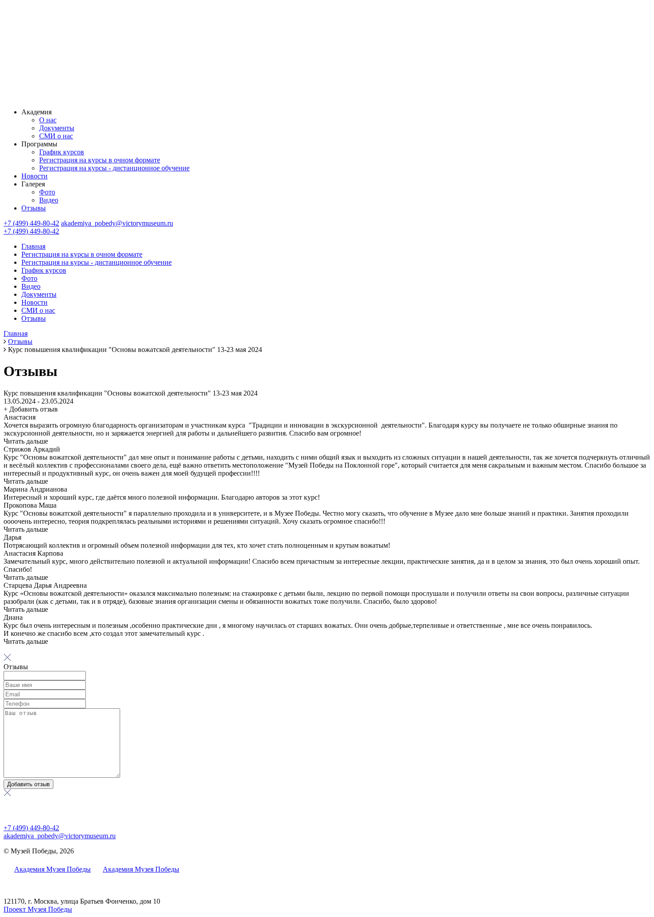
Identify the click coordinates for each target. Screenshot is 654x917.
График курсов (61, 152)
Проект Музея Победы (38, 909)
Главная (33, 246)
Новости (34, 176)
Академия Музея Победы (52, 869)
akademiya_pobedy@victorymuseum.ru (117, 223)
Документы (56, 128)
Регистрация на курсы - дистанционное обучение (114, 168)
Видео (48, 200)
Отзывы (33, 208)
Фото (47, 192)
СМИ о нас (56, 136)
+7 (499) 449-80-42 (31, 223)
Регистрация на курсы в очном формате (99, 160)
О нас (48, 120)
